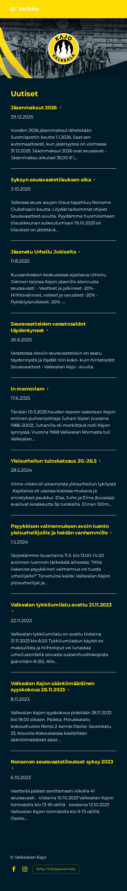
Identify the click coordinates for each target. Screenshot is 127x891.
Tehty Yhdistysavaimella (56, 869)
